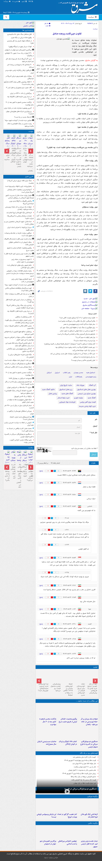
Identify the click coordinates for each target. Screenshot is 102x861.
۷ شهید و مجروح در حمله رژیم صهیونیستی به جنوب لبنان (23, 260)
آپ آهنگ (92, 385)
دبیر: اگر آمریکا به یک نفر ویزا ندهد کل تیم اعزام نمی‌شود (20, 60)
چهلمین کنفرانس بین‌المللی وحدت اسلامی (67, 842)
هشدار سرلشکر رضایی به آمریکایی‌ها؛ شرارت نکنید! (20, 217)
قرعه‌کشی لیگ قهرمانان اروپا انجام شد (89, 816)
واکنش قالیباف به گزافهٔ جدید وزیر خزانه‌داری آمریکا (21, 202)
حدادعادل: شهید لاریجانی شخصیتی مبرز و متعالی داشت (19, 222)
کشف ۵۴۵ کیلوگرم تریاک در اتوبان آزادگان (68, 743)
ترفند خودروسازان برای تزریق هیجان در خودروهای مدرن (81, 689)
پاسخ (41, 471)
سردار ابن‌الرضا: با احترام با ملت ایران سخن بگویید (20, 228)
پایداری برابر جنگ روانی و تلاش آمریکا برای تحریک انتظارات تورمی (20, 306)
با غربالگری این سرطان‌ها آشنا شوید (24, 470)
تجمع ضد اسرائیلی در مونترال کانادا (20, 378)
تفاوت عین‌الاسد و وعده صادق (67, 34)
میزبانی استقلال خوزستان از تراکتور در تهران (20, 412)
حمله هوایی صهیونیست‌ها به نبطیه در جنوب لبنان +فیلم (20, 400)
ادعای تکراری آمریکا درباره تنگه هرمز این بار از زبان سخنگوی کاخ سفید (19, 344)
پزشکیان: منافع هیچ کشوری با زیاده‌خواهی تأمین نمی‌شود (19, 332)
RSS (30, 2)
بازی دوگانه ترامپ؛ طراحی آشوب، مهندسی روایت (21, 441)
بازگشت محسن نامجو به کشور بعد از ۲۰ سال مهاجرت (47, 721)
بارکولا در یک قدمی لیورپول (23, 396)
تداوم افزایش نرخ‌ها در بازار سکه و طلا (83, 776)
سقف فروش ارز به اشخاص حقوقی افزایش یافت (21, 243)
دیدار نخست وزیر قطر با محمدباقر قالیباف (18, 239)
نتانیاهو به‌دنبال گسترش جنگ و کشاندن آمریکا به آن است (76, 334)
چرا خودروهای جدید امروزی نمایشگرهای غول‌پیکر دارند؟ (43, 687)
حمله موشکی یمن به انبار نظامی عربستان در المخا (19, 368)
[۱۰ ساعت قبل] (67, 805)
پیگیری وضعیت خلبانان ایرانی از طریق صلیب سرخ (68, 720)
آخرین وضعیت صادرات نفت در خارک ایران (18, 108)
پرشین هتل (53, 393)
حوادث (31, 131)
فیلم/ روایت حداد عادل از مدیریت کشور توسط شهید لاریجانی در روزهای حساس (19, 196)
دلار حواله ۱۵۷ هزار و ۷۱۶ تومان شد (84, 763)
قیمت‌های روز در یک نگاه (89, 753)
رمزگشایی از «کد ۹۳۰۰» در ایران (21, 93)
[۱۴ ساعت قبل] (7, 143)
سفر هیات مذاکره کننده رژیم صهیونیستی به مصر (79, 324)
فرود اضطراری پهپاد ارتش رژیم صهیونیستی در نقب (23, 280)
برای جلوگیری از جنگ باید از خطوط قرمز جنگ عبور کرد (77, 327)
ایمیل (95, 426)
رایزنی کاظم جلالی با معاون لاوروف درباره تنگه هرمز (19, 327)
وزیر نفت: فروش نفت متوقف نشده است (18, 360)
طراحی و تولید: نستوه (51, 857)
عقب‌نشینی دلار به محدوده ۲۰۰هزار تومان (82, 770)
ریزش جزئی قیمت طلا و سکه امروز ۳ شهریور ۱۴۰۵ (79, 773)
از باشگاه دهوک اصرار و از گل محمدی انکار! (20, 42)
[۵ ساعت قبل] (46, 710)
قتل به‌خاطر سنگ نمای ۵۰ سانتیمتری (19, 34)
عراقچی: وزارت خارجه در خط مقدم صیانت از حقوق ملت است (19, 234)
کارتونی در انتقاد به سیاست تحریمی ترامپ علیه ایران (19, 423)
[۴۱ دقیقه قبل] (88, 805)
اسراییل (57, 372)
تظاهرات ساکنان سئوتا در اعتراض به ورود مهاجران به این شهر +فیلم (19, 338)
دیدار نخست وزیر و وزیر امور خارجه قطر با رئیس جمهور (89, 844)
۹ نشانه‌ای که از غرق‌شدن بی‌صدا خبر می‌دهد (20, 65)
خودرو (96, 667)
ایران (70, 376)
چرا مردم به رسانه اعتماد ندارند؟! (84, 340)
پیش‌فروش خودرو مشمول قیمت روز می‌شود (56, 687)
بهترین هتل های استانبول (86, 389)
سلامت (30, 447)
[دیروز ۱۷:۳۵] (46, 805)
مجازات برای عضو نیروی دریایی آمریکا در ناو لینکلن (20, 77)
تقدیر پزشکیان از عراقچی (23, 317)
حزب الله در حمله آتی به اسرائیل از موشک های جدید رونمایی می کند (72, 353)
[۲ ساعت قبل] (67, 710)
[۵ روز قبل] (67, 676)
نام (96, 419)
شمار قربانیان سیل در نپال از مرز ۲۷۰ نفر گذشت (19, 406)
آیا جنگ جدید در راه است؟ (23, 117)
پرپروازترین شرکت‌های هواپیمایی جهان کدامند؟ (20, 112)
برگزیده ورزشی (92, 796)
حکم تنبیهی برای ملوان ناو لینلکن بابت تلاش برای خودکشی (20, 266)
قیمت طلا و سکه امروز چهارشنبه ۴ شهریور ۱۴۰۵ (80, 760)
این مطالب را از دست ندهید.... (87, 701)
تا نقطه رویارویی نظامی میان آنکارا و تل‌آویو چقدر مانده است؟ (19, 83)
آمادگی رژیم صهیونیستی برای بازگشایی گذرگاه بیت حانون (20, 350)
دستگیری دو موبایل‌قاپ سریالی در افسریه (80, 789)
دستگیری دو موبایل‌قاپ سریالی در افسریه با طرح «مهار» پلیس (89, 744)
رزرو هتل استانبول (65, 389)
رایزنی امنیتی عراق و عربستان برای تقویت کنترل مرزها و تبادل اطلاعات (19, 321)
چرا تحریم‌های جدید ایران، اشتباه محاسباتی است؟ (22, 418)
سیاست (91, 17)
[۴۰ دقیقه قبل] (88, 710)
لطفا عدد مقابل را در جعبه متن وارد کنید (84, 448)
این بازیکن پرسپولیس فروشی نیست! (46, 816)
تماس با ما (15, 2)
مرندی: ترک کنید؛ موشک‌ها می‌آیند (83, 350)
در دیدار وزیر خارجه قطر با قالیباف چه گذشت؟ (20, 97)
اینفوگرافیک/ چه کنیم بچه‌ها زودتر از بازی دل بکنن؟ (7, 472)
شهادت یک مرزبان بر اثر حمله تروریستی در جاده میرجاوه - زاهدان (89, 721)
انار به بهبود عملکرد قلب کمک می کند (13, 471)
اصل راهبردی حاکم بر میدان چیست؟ (83, 360)
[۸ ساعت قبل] (67, 733)
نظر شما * (93, 432)
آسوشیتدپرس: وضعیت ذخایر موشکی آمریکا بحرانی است (20, 190)
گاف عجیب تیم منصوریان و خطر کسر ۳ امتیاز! (20, 88)
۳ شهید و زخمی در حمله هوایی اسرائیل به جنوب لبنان (77, 331)
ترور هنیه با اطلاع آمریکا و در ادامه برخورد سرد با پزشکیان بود (75, 347)
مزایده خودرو (78, 397)
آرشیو (23, 2)
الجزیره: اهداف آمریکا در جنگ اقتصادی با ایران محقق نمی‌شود (19, 391)
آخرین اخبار (29, 176)
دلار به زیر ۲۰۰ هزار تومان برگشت (85, 767)
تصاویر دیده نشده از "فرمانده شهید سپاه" (18, 120)
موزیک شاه (80, 385)
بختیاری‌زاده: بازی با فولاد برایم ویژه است (18, 186)
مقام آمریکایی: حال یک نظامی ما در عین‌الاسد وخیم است (76, 321)
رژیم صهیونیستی (91, 376)
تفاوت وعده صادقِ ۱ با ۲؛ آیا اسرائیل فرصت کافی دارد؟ (77, 318)
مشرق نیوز (79, 6)
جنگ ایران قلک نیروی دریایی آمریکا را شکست (20, 181)
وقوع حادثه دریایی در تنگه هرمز (21, 37)
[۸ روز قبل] (55, 676)
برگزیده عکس (93, 823)
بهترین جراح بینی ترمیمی (87, 393)
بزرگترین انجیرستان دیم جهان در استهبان (48, 842)
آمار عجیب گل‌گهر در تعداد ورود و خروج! (67, 816)
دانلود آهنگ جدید (48, 389)
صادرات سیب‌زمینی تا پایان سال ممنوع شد (46, 743)
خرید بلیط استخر (63, 397)
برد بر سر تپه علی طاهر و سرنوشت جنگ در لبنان (19, 295)
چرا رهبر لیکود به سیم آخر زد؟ (85, 337)
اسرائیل (49, 372)
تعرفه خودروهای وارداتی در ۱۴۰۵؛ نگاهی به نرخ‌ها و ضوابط (68, 689)
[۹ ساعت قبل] (46, 832)
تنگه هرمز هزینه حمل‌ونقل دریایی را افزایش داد (21, 355)
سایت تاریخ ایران (66, 385)
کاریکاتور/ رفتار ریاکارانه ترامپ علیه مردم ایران (19, 71)
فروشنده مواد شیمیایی (67, 402)
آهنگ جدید (92, 397)
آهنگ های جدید (67, 393)
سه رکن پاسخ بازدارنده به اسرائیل (84, 357)
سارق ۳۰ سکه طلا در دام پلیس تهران (25, 155)
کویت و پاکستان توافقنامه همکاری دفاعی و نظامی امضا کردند (19, 289)
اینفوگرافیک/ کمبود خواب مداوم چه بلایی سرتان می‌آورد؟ (30, 472)
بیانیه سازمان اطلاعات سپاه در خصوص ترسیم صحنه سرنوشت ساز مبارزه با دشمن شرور (20, 273)
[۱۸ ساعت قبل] (24, 459)
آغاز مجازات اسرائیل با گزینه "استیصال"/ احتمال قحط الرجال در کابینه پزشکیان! (69, 344)
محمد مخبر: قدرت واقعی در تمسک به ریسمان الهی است (20, 429)
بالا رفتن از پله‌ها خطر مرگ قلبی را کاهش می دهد (18, 475)
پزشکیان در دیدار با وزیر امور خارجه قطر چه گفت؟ (20, 300)
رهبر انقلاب (66, 372)
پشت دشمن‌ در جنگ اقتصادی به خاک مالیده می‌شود (20, 124)
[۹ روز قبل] (42, 676)
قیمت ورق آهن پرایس (88, 402)
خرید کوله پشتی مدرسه (87, 406)
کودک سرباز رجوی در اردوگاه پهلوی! (20, 46)
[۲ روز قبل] (91, 676)
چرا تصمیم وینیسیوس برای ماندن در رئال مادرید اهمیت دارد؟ (19, 382)
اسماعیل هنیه (90, 372)
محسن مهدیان (78, 372)
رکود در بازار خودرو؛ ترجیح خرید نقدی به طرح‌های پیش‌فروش (92, 688)
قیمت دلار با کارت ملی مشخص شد (84, 757)
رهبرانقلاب (78, 376)
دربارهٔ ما (6, 2)
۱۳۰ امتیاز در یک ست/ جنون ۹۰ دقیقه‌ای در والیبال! (19, 54)
